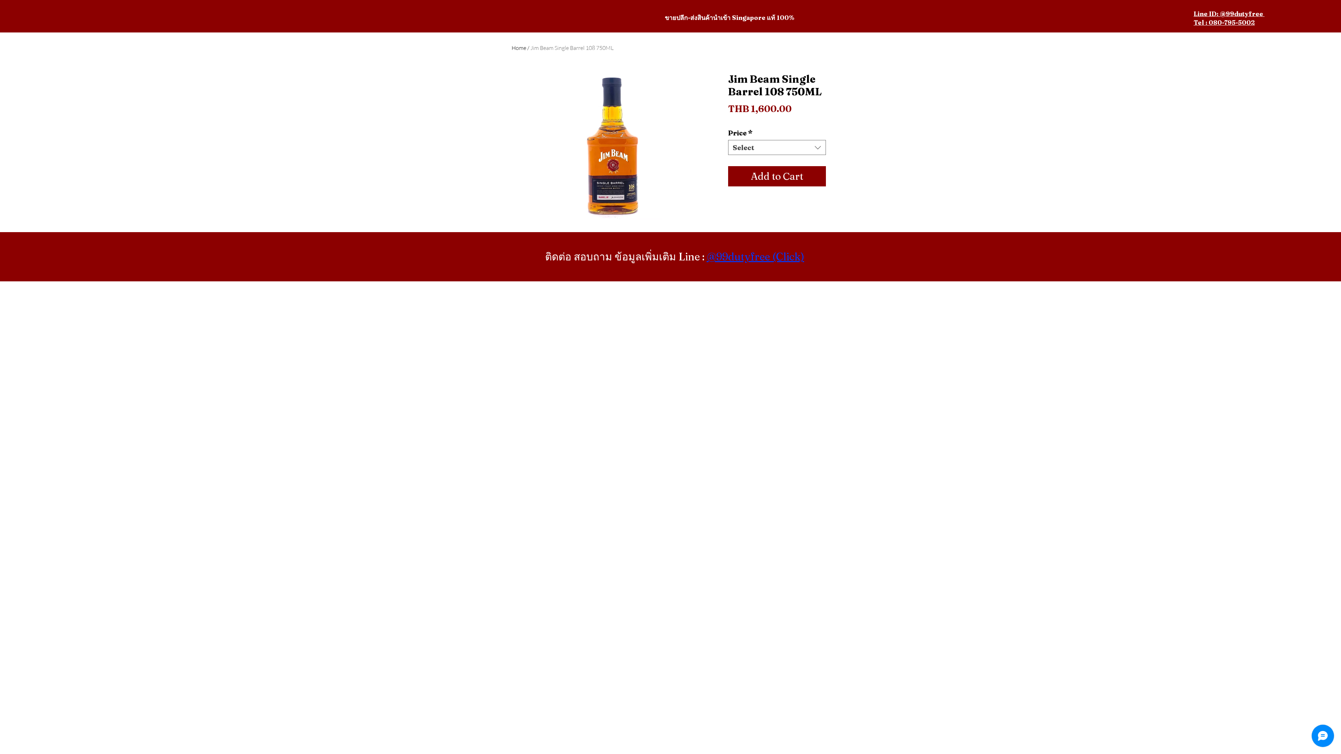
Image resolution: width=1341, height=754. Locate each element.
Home (519, 47)
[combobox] (777, 147)
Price (740, 132)
